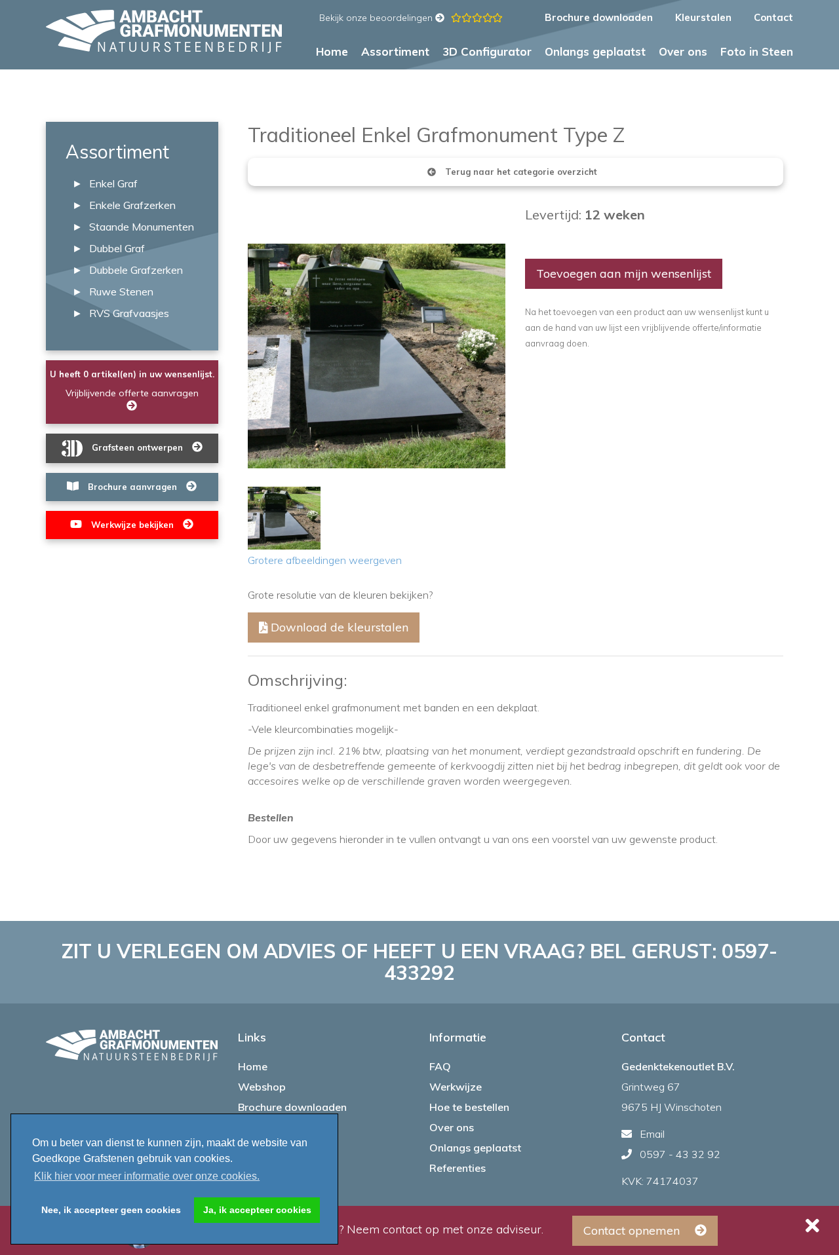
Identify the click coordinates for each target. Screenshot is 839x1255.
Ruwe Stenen (121, 291)
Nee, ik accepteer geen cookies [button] (111, 1210)
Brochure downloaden (599, 17)
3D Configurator (487, 51)
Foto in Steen (756, 51)
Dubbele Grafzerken (136, 269)
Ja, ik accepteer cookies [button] (257, 1210)
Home (332, 51)
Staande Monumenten (141, 226)
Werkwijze (455, 1086)
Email (652, 1133)
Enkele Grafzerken (132, 205)
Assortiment (395, 51)
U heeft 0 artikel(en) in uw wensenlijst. (132, 374)
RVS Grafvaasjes (129, 313)
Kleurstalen (704, 17)
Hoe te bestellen (469, 1107)
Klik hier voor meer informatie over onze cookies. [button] (147, 1176)
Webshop (262, 1086)
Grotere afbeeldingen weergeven (325, 560)
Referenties (457, 1167)
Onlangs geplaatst (595, 51)
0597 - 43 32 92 (680, 1154)
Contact (773, 17)
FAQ (440, 1066)
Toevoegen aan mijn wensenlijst (623, 273)
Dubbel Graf (117, 248)
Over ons (683, 51)
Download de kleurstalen (337, 627)
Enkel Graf (113, 183)
